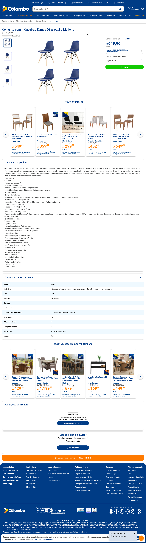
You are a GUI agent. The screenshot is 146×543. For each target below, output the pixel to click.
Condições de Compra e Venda (86, 484)
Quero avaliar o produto (73, 423)
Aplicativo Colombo (113, 470)
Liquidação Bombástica (136, 477)
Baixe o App (7, 484)
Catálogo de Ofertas (135, 484)
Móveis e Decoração (24, 21)
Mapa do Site (31, 487)
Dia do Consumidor (134, 490)
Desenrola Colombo (113, 477)
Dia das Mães (132, 480)
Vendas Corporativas (113, 490)
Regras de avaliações (82, 474)
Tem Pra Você (133, 500)
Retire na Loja (111, 474)
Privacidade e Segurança (83, 470)
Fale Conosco (78, 3)
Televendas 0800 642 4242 (100, 2)
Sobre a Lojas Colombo (34, 470)
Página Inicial (7, 21)
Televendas (110, 487)
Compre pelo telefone (12, 477)
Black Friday (132, 470)
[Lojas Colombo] (15, 9)
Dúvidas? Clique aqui (58, 513)
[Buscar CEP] (141, 59)
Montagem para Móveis (83, 477)
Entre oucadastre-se (135, 8)
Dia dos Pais (132, 494)
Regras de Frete (80, 487)
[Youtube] (127, 511)
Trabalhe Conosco (10, 470)
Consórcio (109, 480)
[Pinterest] (133, 511)
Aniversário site (133, 487)
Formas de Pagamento (83, 490)
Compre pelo (74, 458)
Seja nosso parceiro (11, 480)
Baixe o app (120, 3)
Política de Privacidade (43, 539)
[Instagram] (111, 511)
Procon (50, 477)
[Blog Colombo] (139, 511)
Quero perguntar (73, 448)
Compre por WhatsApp (58, 3)
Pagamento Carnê (54, 480)
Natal (129, 474)
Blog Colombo (31, 480)
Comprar (124, 67)
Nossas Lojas (39, 3)
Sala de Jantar (41, 21)
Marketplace (30, 484)
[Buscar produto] (120, 8)
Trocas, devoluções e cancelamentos (88, 480)
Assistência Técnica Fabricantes (59, 474)
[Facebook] (116, 511)
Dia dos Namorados (135, 497)
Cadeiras (54, 21)
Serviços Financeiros (113, 484)
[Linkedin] (122, 511)
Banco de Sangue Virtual (114, 494)
